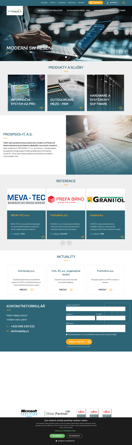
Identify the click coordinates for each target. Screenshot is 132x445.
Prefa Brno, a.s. (19, 215)
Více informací (68, 427)
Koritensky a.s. (26, 271)
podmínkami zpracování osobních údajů (100, 334)
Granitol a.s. (57, 215)
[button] (66, 57)
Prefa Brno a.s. (105, 271)
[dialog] (66, 431)
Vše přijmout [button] (57, 436)
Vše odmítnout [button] (74, 436)
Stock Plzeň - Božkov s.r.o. (105, 215)
